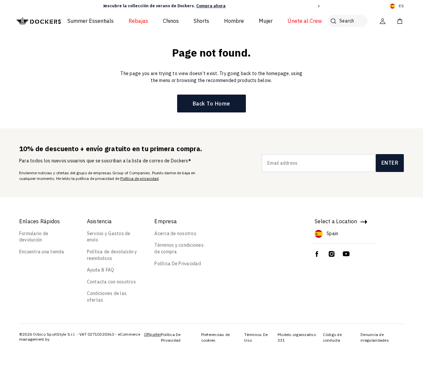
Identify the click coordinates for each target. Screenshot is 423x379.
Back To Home (211, 103)
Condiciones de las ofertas (107, 296)
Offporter (152, 334)
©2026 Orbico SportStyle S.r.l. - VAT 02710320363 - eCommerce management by (79, 337)
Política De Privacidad (177, 264)
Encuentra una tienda (41, 252)
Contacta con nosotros (111, 282)
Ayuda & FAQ (100, 270)
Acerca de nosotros (175, 233)
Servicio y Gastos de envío (109, 237)
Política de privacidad (139, 178)
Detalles (270, 5)
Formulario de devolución (33, 237)
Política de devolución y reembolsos (112, 255)
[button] (104, 6)
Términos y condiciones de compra (179, 248)
